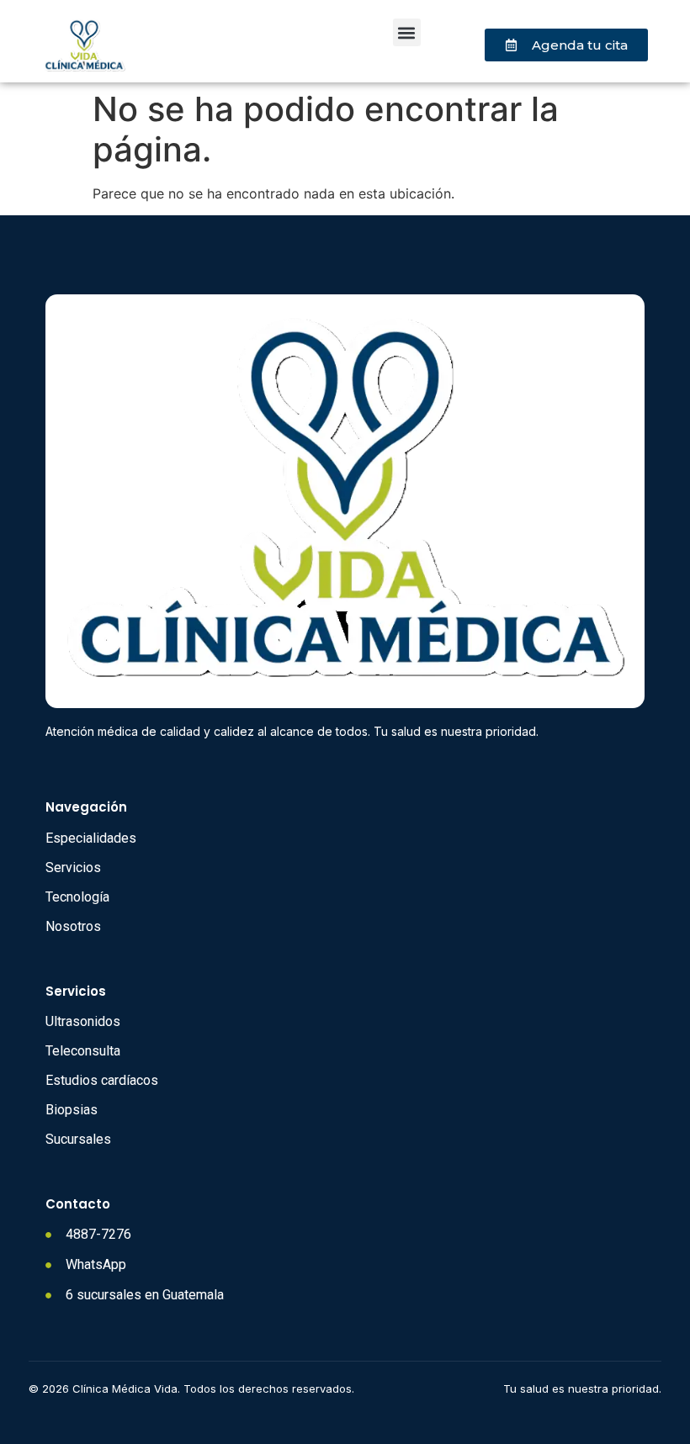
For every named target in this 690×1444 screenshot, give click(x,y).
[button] (407, 32)
